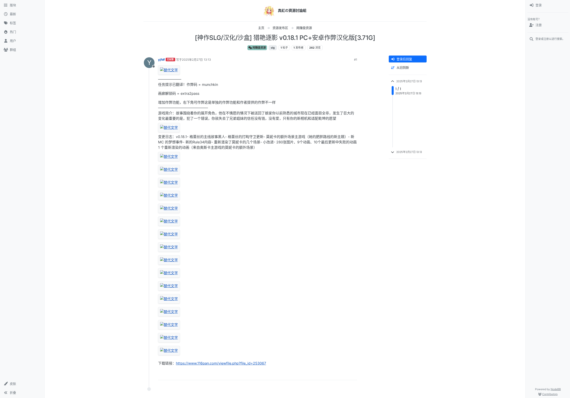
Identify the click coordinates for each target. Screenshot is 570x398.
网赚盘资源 (259, 47)
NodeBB (556, 389)
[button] (22, 383)
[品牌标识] (269, 10)
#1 (355, 59)
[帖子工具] (353, 374)
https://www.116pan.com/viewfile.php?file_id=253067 (221, 363)
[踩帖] (344, 374)
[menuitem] (547, 5)
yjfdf (161, 59)
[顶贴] (329, 374)
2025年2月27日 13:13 (196, 59)
